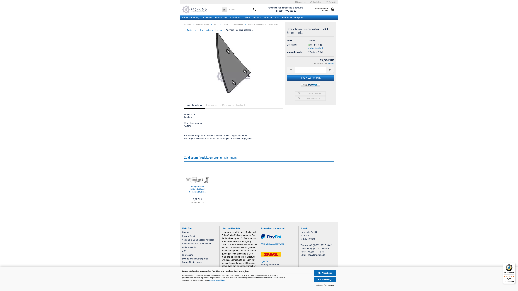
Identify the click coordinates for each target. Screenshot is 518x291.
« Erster (188, 30)
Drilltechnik (207, 17)
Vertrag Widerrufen (270, 264)
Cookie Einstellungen (192, 262)
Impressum (187, 255)
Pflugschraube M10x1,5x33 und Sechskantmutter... (197, 189)
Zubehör (268, 17)
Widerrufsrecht (189, 247)
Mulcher (246, 17)
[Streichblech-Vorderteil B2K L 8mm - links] (233, 63)
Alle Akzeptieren (325, 273)
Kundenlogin (317, 2)
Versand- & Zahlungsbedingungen (198, 240)
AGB (184, 251)
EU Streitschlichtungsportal (195, 258)
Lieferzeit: (292, 45)
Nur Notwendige (325, 279)
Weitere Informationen (325, 285)
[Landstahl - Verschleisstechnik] (200, 9)
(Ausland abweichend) (315, 48)
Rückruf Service (189, 236)
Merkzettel (332, 2)
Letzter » (219, 30)
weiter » (209, 30)
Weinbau (257, 17)
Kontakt (186, 232)
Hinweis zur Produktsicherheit (225, 105)
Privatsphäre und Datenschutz (196, 243)
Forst (277, 17)
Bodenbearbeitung (190, 17)
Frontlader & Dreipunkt (293, 17)
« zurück (199, 30)
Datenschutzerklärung (217, 280)
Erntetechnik (221, 17)
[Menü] (513, 264)
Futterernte (235, 17)
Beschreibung (194, 105)
